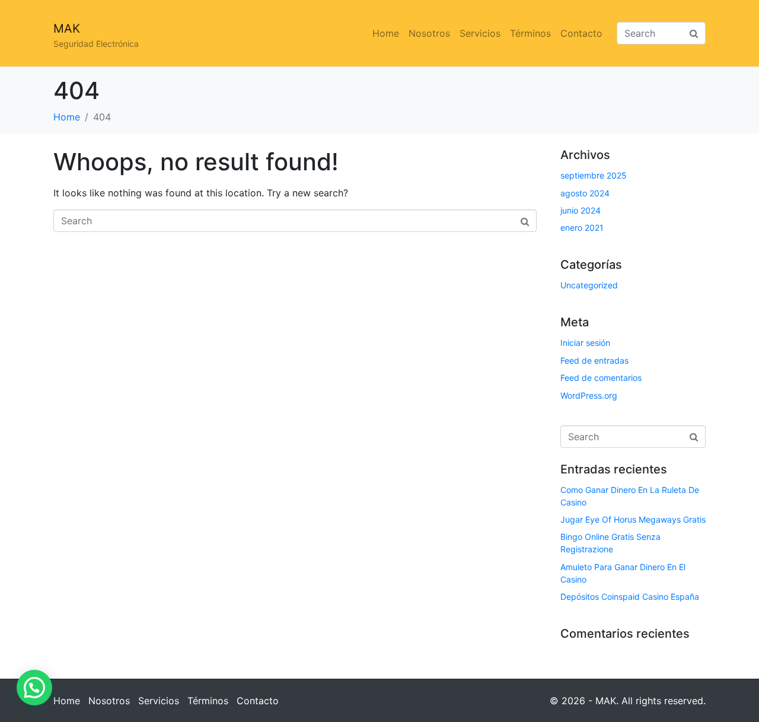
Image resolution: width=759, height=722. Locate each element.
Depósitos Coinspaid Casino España (629, 596)
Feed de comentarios (601, 378)
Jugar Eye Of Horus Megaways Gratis (633, 519)
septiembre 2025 (593, 175)
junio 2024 (580, 210)
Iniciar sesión (585, 343)
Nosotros (429, 33)
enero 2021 (582, 227)
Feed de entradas (594, 360)
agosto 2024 (585, 193)
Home (385, 33)
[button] (34, 687)
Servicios (480, 33)
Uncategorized (589, 285)
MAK (66, 28)
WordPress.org (588, 395)
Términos (530, 33)
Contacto (581, 33)
